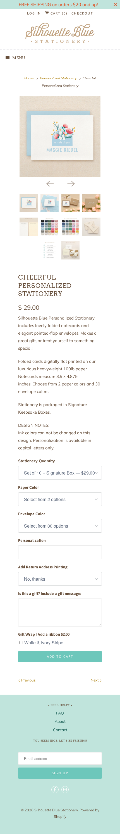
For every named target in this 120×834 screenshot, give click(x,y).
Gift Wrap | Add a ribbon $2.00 (43, 634)
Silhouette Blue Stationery (56, 810)
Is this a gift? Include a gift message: (49, 593)
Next (95, 680)
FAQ (60, 713)
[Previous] (49, 183)
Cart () (58, 13)
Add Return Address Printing (43, 567)
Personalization (32, 540)
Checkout (82, 13)
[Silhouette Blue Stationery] (60, 33)
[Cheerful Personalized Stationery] (60, 136)
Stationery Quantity (36, 460)
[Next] (70, 183)
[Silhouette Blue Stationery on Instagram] (65, 789)
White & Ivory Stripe (43, 642)
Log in (34, 13)
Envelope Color (31, 514)
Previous (27, 680)
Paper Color (28, 487)
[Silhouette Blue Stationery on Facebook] (55, 789)
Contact (60, 729)
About (60, 721)
